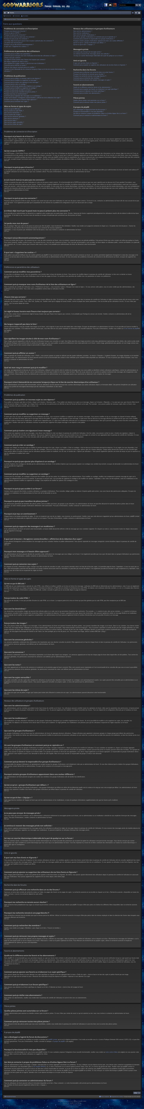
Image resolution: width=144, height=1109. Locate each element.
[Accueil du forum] (40, 5)
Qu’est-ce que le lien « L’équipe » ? (84, 44)
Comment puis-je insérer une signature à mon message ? (21, 82)
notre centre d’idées (112, 1052)
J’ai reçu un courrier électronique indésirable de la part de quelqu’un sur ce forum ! (98, 55)
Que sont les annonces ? (12, 118)
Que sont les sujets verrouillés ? (14, 122)
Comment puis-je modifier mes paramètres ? (17, 54)
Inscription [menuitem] (139, 13)
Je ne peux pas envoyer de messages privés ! (87, 52)
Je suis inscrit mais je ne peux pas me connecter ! (19, 37)
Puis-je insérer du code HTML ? (14, 111)
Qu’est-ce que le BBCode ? (12, 109)
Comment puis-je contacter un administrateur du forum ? (90, 115)
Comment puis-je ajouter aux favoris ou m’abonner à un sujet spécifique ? (95, 89)
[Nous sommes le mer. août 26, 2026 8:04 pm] (138, 19)
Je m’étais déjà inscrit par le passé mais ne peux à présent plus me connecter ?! (29, 41)
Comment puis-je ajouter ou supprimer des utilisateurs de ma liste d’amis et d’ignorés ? (100, 65)
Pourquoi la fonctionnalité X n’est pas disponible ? (88, 111)
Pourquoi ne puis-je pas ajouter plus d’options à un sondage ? (23, 86)
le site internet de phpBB (131, 328)
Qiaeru (79, 1105)
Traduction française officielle (70, 1105)
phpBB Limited (52, 1039)
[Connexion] (115, 5)
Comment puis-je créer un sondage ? (15, 84)
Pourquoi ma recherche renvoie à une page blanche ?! (89, 76)
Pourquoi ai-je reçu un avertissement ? (16, 94)
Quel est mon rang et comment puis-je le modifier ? (20, 67)
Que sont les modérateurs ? (81, 33)
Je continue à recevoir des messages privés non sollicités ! (91, 54)
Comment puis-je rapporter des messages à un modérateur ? (22, 96)
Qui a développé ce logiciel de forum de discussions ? (89, 109)
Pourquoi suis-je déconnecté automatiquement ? (19, 44)
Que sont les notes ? (10, 120)
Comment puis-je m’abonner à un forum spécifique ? (89, 91)
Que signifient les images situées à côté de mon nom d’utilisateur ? (24, 63)
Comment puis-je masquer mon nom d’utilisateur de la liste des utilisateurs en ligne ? (30, 55)
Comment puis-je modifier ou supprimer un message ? (20, 80)
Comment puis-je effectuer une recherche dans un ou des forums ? (93, 72)
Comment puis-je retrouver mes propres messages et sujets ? (92, 80)
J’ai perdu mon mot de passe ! (13, 42)
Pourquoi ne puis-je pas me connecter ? (16, 39)
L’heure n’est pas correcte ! (12, 57)
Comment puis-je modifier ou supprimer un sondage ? (20, 88)
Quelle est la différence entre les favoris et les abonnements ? (92, 87)
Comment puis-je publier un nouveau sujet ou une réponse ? (22, 78)
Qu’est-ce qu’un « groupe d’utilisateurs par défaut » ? (89, 42)
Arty (68, 1103)
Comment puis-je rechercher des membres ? (86, 78)
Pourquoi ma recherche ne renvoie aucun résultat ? (88, 74)
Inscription (25, 15)
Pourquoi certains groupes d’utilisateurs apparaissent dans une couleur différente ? (98, 41)
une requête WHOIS (39, 1066)
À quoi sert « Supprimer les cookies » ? (16, 46)
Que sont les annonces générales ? (15, 116)
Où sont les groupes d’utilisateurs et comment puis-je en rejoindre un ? (94, 37)
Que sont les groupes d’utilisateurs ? (84, 35)
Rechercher (8, 15)
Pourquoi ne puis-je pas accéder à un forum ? (18, 90)
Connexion (17, 15)
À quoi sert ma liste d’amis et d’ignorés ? (85, 63)
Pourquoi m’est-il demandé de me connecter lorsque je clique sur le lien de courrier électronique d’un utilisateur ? (34, 70)
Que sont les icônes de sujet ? (13, 124)
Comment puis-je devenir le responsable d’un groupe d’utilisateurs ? (94, 39)
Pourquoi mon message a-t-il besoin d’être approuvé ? (20, 99)
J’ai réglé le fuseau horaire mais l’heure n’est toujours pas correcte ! (25, 59)
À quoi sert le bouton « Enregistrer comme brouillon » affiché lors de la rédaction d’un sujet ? (32, 97)
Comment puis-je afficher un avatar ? (15, 65)
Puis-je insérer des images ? (13, 114)
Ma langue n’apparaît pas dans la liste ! (16, 61)
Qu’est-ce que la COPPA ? (12, 33)
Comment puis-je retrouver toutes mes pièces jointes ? (90, 102)
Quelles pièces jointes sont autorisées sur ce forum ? (89, 100)
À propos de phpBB (59, 1041)
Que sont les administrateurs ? (82, 31)
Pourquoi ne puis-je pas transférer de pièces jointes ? (20, 92)
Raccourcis (5, 13)
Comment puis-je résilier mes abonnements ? (87, 93)
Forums (12, 13)
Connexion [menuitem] (136, 13)
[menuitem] (132, 12)
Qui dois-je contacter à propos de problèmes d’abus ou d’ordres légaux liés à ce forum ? (100, 113)
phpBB (67, 1101)
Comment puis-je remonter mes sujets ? (16, 101)
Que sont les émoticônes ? (12, 112)
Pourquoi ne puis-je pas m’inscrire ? (15, 35)
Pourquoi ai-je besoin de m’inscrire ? (15, 31)
